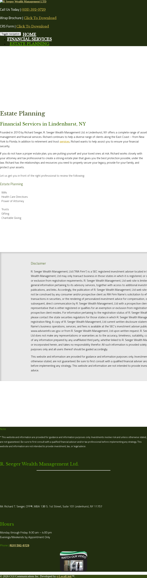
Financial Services (29, 39)
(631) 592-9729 (34, 10)
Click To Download (40, 18)
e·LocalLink (64, 576)
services (65, 141)
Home (29, 34)
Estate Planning (29, 43)
